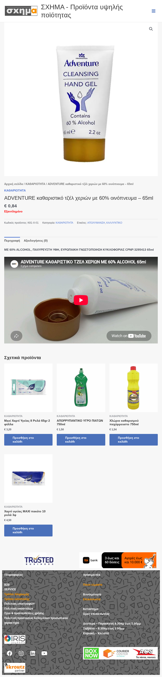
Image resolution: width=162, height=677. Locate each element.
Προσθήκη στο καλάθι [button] (23, 439)
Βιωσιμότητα (92, 594)
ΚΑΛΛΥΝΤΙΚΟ (114, 222)
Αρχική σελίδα (13, 184)
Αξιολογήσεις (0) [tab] (36, 240)
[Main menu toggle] (154, 11)
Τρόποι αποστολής (17, 599)
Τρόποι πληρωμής (16, 594)
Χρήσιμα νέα (91, 574)
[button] (151, 29)
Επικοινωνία (91, 599)
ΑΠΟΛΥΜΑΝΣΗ (96, 222)
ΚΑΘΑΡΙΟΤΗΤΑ (35, 184)
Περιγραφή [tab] (12, 240)
